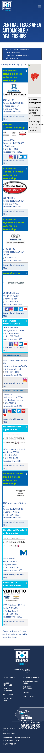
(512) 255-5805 (8, 734)
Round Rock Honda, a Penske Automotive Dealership (12, 75)
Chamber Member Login (30, 682)
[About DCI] (27, 670)
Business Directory (27, 688)
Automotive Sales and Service (34, 110)
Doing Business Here (9, 678)
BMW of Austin (11, 273)
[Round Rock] (7, 6)
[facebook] (3, 721)
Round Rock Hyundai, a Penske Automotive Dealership (13, 224)
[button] (33, 78)
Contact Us (28, 697)
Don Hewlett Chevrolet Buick (11, 322)
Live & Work (7, 695)
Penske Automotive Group (14, 126)
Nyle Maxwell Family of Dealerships (13, 531)
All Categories (12, 58)
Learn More (8, 116)
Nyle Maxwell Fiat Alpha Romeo (12, 428)
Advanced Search (21, 49)
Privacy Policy (9, 744)
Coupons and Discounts (17, 55)
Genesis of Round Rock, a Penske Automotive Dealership (13, 478)
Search (7, 49)
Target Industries (7, 684)
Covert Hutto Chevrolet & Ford (12, 584)
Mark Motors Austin (12, 355)
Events (26, 693)
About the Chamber (7, 700)
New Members (13, 52)
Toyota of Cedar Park (13, 391)
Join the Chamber (31, 677)
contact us (7, 634)
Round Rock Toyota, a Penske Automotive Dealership (13, 173)
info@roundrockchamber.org (16, 737)
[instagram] (8, 721)
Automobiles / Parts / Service (36, 127)
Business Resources (7, 690)
